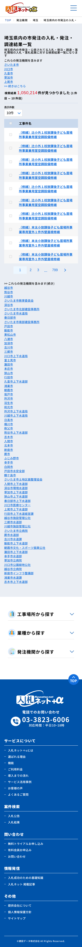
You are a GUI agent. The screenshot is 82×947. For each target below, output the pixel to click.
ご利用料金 (15, 769)
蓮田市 (8, 364)
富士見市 (10, 360)
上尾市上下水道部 (16, 509)
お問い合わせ (17, 856)
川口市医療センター (17, 505)
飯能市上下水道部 (16, 543)
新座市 (8, 450)
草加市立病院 (13, 560)
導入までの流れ (18, 775)
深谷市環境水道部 (16, 488)
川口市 (8, 69)
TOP (73, 680)
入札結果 (14, 822)
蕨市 (7, 454)
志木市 (8, 437)
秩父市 (8, 428)
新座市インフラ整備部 (19, 573)
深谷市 (8, 305)
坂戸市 (8, 394)
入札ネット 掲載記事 (21, 884)
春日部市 (10, 317)
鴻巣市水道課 (13, 577)
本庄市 (8, 368)
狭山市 (8, 373)
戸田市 (8, 326)
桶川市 (8, 424)
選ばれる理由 (17, 756)
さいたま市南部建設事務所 (22, 322)
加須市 (8, 343)
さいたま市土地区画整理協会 (23, 479)
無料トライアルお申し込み (25, 843)
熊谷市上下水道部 (16, 432)
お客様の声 (15, 788)
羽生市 (8, 403)
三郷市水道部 (13, 522)
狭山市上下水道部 (16, 496)
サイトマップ (17, 918)
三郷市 (8, 351)
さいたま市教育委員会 (19, 300)
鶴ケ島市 (10, 475)
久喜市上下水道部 (16, 381)
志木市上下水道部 (16, 582)
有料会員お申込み (20, 850)
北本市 (8, 445)
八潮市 (8, 339)
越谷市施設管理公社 (17, 518)
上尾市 (8, 81)
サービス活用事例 (20, 782)
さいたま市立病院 (16, 530)
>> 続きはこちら (15, 86)
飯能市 (8, 330)
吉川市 (8, 347)
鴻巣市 (8, 386)
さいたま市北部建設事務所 (22, 309)
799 (55, 270)
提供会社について (20, 905)
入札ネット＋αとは (20, 750)
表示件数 (9, 107)
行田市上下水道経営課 (19, 513)
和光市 (8, 407)
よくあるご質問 (18, 794)
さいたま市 (11, 64)
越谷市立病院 (13, 569)
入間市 (8, 441)
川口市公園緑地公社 (17, 565)
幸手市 (8, 462)
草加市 (8, 77)
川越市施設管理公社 (17, 526)
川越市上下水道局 (16, 415)
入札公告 (14, 816)
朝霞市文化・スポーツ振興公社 (24, 547)
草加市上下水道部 (16, 492)
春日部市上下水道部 (17, 501)
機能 (11, 763)
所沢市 (8, 398)
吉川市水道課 (13, 539)
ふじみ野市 (11, 458)
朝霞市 (8, 390)
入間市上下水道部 (16, 484)
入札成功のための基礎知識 (25, 878)
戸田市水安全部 (14, 471)
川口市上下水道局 (16, 356)
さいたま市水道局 (16, 313)
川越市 (8, 296)
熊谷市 (8, 292)
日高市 (8, 420)
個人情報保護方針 (20, 912)
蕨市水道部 (11, 535)
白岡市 (8, 467)
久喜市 (8, 73)
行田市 (8, 377)
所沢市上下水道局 (16, 411)
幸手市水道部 (13, 556)
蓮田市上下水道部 (16, 552)
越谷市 (8, 287)
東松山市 (10, 334)
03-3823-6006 (46, 721)
